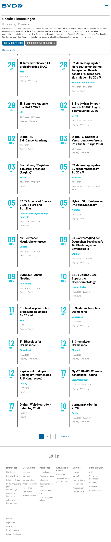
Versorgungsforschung (46, 498)
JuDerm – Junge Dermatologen (13, 501)
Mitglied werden (29, 495)
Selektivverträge (13, 480)
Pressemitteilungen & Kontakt (63, 479)
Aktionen (93, 472)
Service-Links (78, 492)
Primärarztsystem (46, 476)
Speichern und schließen (41, 43)
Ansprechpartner (30, 484)
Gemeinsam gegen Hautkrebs (96, 477)
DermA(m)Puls (12, 476)
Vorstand (26, 476)
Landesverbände (29, 480)
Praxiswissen (78, 484)
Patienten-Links (95, 490)
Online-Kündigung (13, 534)
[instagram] (52, 457)
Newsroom (60, 475)
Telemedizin (44, 480)
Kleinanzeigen (78, 488)
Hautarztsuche (95, 482)
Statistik (25, 24)
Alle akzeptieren (13, 43)
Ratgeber (93, 487)
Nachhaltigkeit (79, 480)
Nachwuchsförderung (46, 485)
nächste (65, 436)
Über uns (26, 472)
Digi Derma (10, 472)
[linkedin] (59, 457)
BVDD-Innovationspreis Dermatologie (14, 487)
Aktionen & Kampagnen (11, 494)
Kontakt (9, 518)
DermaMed (77, 476)
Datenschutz (11, 526)
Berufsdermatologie (46, 491)
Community (27, 492)
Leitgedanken (45, 472)
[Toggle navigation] (106, 5)
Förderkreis (27, 488)
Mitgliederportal (12, 530)
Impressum (10, 522)
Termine (76, 472)
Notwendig (10, 24)
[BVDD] (12, 5)
